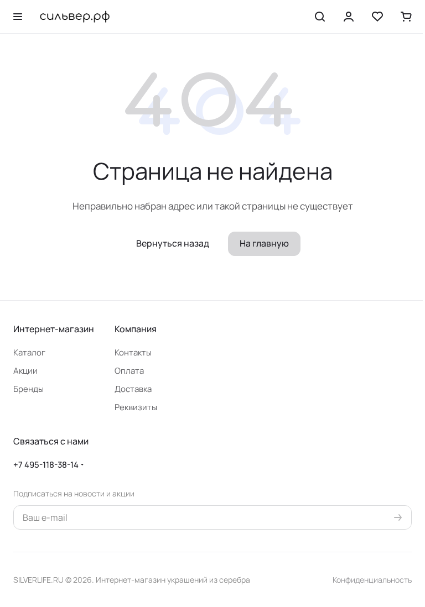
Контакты (133, 352)
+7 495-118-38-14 (46, 464)
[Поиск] (319, 16)
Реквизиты (136, 407)
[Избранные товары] (377, 16)
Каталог (29, 352)
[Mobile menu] (17, 16)
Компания (136, 329)
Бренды (28, 389)
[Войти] (348, 16)
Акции (25, 370)
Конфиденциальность (372, 579)
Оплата (129, 370)
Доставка (133, 389)
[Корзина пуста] (406, 16)
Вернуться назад (172, 243)
